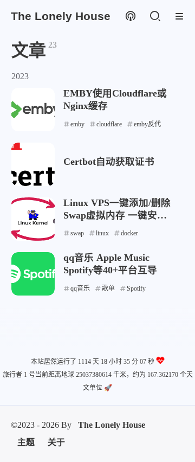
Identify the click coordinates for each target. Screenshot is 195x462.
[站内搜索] (154, 16)
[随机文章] (130, 16)
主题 (26, 442)
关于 (56, 442)
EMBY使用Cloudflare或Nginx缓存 (115, 99)
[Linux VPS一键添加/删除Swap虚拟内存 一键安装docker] (33, 219)
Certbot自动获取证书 (108, 161)
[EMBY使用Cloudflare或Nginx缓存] (33, 109)
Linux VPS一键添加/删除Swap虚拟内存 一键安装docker (117, 209)
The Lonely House (111, 424)
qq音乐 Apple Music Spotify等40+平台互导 (110, 263)
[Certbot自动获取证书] (33, 164)
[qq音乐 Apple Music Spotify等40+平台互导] (33, 274)
